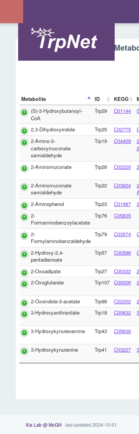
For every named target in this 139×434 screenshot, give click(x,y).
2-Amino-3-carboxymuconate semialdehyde (51, 148)
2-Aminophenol (47, 204)
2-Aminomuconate (51, 166)
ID (97, 98)
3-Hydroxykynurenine (54, 349)
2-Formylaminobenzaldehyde (61, 237)
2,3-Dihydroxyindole (53, 129)
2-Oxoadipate (46, 271)
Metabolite (33, 98)
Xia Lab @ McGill (43, 424)
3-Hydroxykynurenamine (58, 331)
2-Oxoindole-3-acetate (55, 301)
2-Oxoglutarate (47, 282)
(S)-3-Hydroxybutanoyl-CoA (56, 114)
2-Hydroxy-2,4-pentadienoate (47, 256)
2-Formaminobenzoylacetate (60, 219)
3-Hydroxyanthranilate (55, 312)
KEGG (121, 98)
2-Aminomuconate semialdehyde (51, 189)
